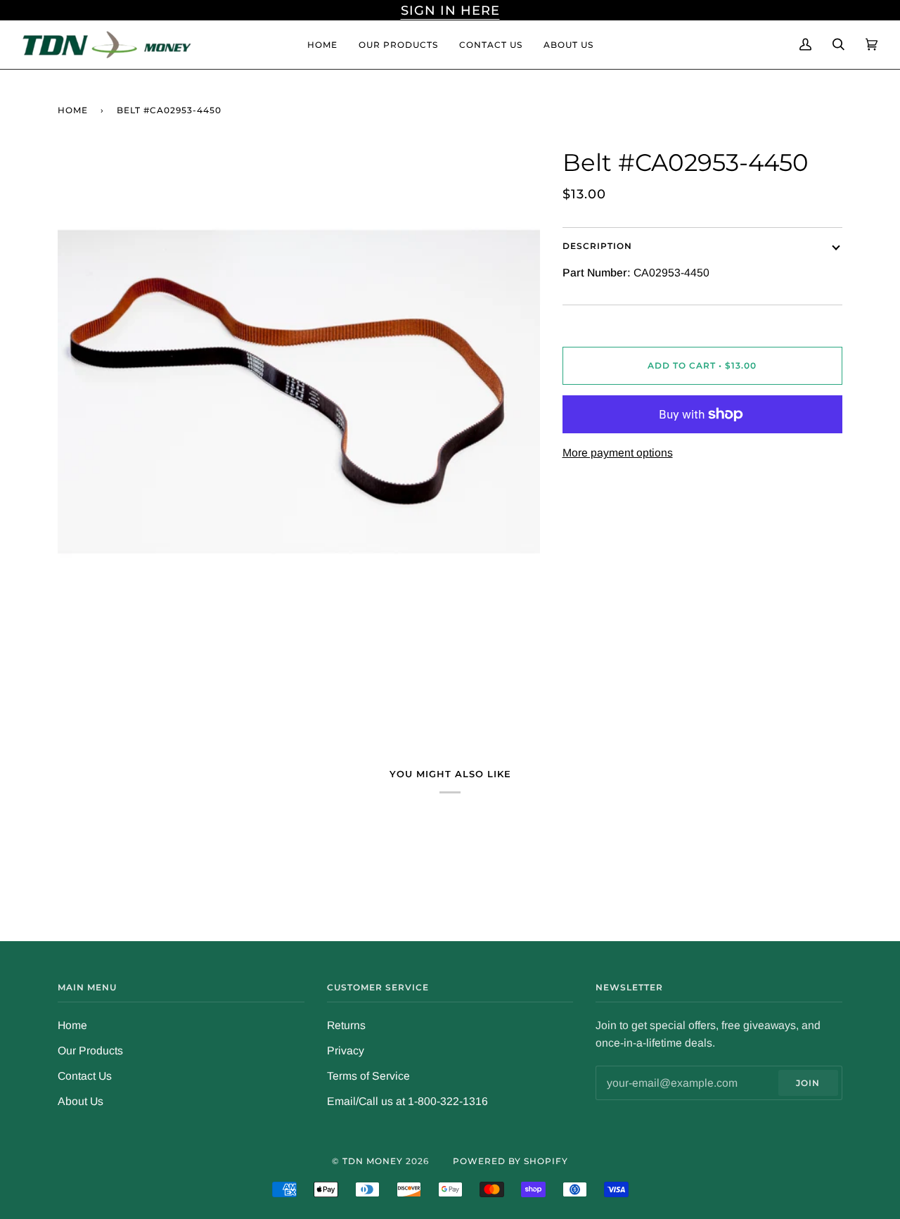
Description (597, 246)
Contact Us (85, 1076)
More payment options (617, 453)
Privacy (345, 1051)
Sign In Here (450, 10)
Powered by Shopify (510, 1161)
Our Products (90, 1051)
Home (73, 110)
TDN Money (372, 1161)
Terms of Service (368, 1076)
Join (808, 1083)
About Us (80, 1101)
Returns (346, 1025)
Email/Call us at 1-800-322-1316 (407, 1101)
